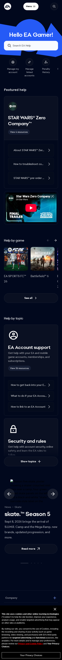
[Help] (7, 6)
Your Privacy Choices (31, 655)
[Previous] (48, 245)
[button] (31, 155)
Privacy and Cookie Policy (30, 644)
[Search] (54, 6)
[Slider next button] (52, 499)
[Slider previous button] (9, 499)
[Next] (55, 245)
